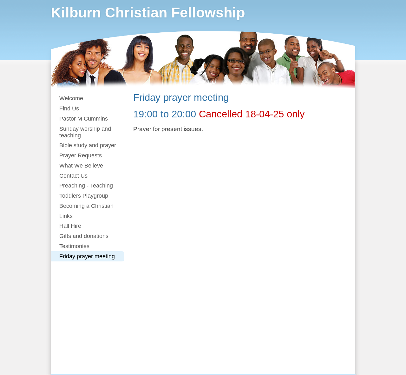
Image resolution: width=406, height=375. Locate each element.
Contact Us (73, 176)
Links (66, 216)
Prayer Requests (80, 155)
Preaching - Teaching (86, 185)
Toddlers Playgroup (83, 196)
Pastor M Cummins (83, 118)
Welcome (71, 98)
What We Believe (81, 165)
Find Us (69, 108)
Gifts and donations (83, 236)
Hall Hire (70, 226)
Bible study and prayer (87, 145)
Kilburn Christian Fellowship (148, 12)
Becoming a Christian (86, 206)
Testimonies (74, 246)
